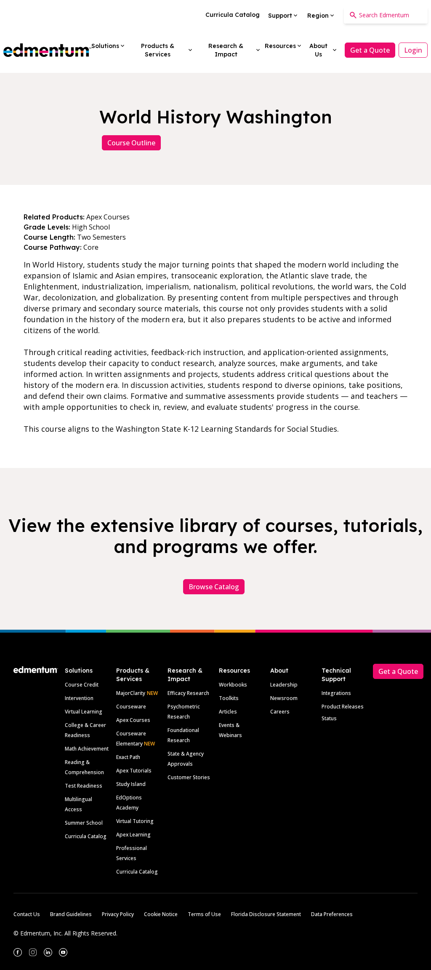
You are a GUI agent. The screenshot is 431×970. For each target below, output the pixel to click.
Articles (228, 711)
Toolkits (229, 698)
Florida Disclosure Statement (266, 914)
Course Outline (131, 142)
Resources (234, 670)
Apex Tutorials (134, 770)
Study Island (131, 784)
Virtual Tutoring (135, 821)
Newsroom (284, 698)
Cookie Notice (161, 914)
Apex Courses (133, 720)
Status (329, 718)
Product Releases (343, 706)
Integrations (336, 693)
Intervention (79, 698)
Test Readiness (83, 785)
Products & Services (132, 675)
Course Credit (81, 684)
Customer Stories (189, 777)
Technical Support (336, 675)
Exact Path (128, 757)
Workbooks (233, 684)
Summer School (84, 822)
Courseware (131, 706)
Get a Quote (370, 50)
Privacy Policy (118, 914)
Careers (280, 711)
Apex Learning (133, 834)
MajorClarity (130, 693)
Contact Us (26, 914)
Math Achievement (87, 748)
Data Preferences (332, 914)
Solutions (79, 670)
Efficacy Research (188, 693)
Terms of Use (204, 914)
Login (413, 50)
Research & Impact (185, 675)
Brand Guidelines (71, 914)
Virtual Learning (83, 711)
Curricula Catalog (85, 836)
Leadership (284, 684)
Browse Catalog (214, 586)
